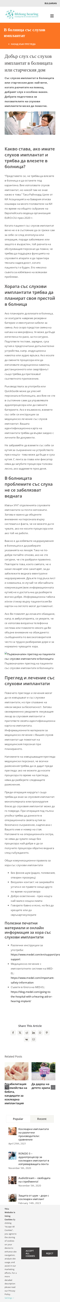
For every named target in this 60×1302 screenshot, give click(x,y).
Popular (18, 1119)
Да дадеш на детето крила (41, 1086)
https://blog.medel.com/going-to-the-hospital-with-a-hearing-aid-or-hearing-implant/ (31, 996)
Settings (9, 1298)
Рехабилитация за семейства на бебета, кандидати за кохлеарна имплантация (16, 1093)
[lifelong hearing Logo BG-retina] (21, 11)
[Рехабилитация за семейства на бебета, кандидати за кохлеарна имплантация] (16, 1064)
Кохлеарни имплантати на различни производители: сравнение (33, 1134)
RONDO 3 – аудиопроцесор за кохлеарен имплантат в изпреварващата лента (33, 1159)
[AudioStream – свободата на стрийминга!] (12, 1178)
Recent (41, 1119)
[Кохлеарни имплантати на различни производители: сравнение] (12, 1129)
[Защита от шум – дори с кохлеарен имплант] (12, 1196)
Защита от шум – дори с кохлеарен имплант (33, 1197)
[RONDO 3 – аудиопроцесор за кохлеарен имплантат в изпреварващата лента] (12, 1154)
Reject (49, 1253)
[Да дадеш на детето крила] (43, 1064)
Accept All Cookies (30, 1253)
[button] (7, 1087)
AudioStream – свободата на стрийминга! (34, 1179)
